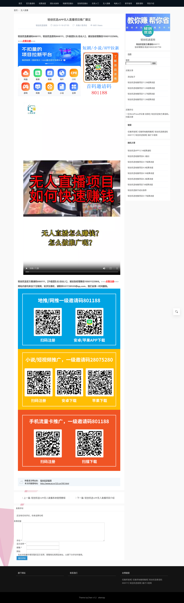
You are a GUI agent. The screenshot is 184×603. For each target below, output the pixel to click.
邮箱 (19, 547)
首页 (16, 10)
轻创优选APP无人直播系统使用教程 (48, 498)
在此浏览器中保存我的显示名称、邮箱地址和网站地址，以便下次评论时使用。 (51, 554)
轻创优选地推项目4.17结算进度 (141, 162)
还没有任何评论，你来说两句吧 (30, 515)
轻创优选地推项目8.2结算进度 (140, 179)
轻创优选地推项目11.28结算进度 (141, 88)
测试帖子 (131, 77)
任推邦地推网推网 (145, 131)
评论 (19, 540)
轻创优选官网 (41, 25)
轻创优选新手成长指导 (137, 190)
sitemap (101, 597)
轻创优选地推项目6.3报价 (139, 156)
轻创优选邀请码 (25, 36)
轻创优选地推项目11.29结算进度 (141, 82)
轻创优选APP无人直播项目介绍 (99, 498)
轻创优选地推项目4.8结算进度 (140, 167)
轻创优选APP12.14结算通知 (139, 150)
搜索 (127, 60)
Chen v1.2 (92, 597)
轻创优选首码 (49, 36)
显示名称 (21, 544)
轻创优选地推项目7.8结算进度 (140, 184)
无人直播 (24, 10)
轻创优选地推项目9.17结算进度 (141, 196)
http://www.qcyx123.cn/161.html (54, 483)
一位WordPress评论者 (135, 114)
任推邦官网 (132, 131)
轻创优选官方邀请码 (27, 281)
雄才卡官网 (152, 135)
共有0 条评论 (81, 25)
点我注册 (26, 41)
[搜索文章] (176, 311)
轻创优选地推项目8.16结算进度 (141, 173)
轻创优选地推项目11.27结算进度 (141, 94)
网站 (18, 551)
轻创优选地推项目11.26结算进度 (141, 99)
